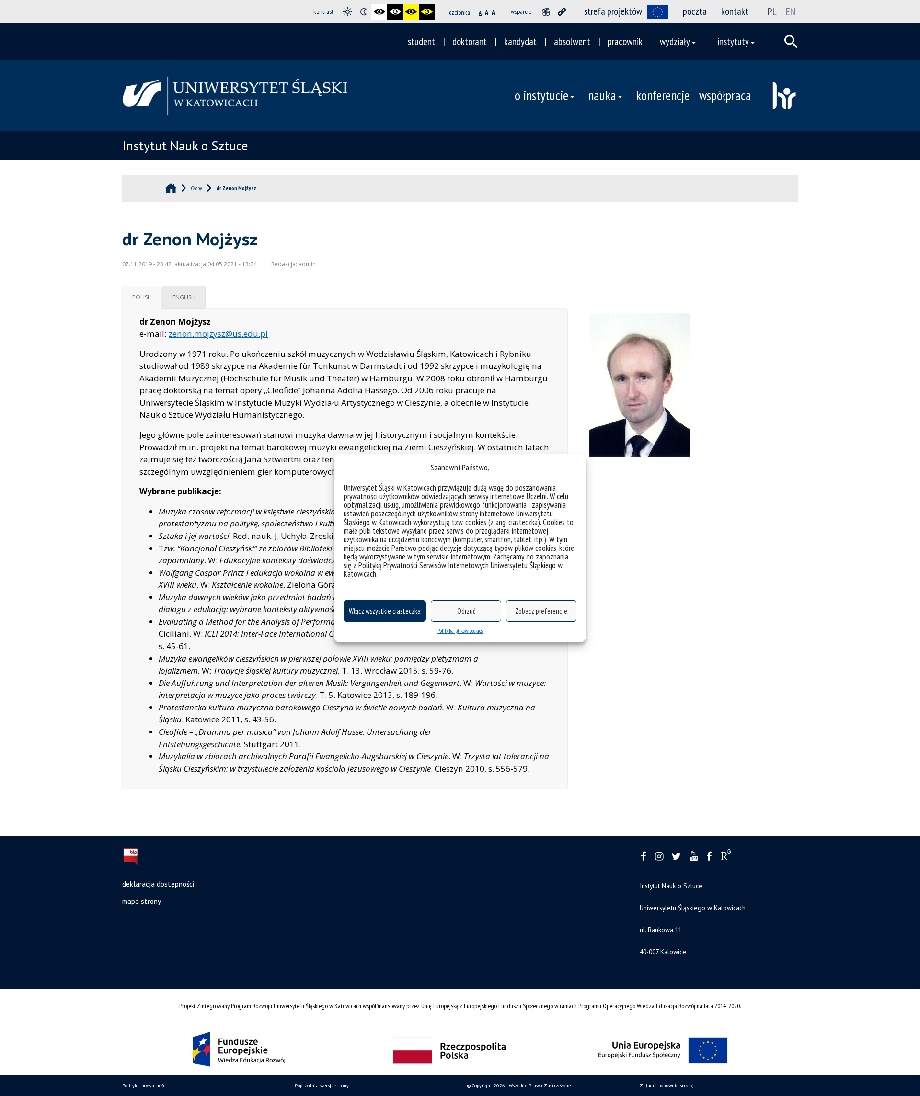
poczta (695, 11)
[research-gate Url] (726, 857)
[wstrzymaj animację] (546, 12)
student (421, 41)
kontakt (734, 11)
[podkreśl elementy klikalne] (562, 12)
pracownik (625, 41)
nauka (602, 95)
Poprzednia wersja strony (322, 1086)
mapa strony (141, 901)
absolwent (572, 41)
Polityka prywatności (144, 1086)
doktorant (469, 41)
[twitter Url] (676, 856)
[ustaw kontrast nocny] (363, 12)
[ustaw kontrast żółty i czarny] (427, 12)
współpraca (725, 95)
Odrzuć (466, 611)
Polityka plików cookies (460, 630)
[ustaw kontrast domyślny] (348, 12)
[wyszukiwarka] (791, 41)
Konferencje (663, 95)
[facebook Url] (643, 856)
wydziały (675, 41)
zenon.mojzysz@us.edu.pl (218, 333)
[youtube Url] (694, 856)
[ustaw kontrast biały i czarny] (395, 12)
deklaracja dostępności (158, 884)
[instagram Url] (659, 856)
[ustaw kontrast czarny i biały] (379, 12)
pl (772, 11)
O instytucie (541, 95)
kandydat (520, 41)
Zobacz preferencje (541, 611)
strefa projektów (613, 11)
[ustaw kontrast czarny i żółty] (411, 12)
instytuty (733, 41)
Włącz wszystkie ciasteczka (385, 611)
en (790, 11)
